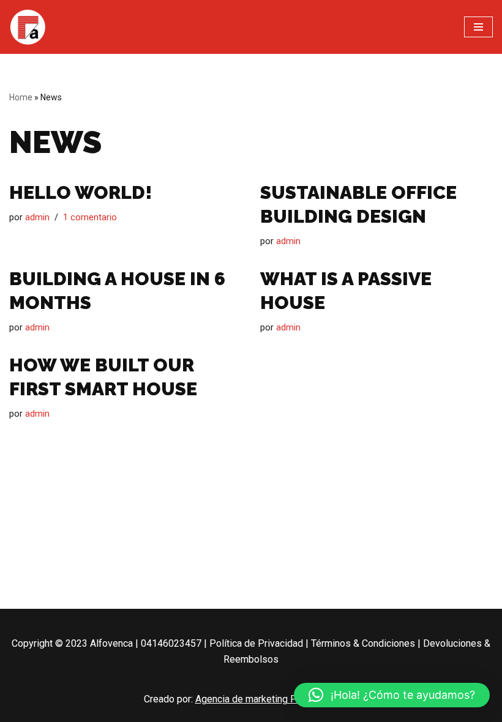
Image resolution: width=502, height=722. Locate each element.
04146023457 (171, 643)
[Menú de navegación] (478, 27)
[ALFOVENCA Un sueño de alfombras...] (27, 27)
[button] (392, 695)
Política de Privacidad (256, 643)
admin (37, 217)
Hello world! (80, 192)
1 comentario (90, 217)
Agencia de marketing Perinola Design (277, 699)
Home (20, 97)
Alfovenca (111, 643)
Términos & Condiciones (363, 643)
